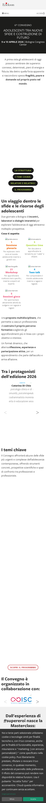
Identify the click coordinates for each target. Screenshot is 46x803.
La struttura (23, 170)
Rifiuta (12, 799)
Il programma (23, 189)
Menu (6, 13)
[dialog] (23, 766)
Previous (5, 411)
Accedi (40, 13)
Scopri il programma (23, 667)
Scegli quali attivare (9, 794)
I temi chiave (23, 176)
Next (37, 411)
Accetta (33, 799)
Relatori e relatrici (23, 183)
